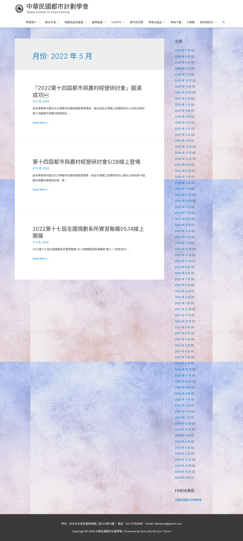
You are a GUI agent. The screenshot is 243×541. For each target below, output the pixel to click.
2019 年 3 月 (182, 453)
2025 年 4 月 (183, 122)
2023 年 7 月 (183, 213)
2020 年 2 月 (182, 411)
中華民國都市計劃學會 (57, 6)
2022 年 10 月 (183, 261)
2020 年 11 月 (183, 375)
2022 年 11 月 (183, 255)
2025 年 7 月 (182, 104)
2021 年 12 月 (183, 309)
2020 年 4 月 (183, 405)
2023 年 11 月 (183, 195)
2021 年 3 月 (182, 357)
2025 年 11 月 (183, 86)
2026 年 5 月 (182, 62)
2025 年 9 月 (182, 98)
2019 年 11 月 (183, 423)
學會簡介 (31, 22)
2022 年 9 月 (182, 267)
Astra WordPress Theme (155, 531)
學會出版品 (155, 22)
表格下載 (176, 22)
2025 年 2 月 (182, 134)
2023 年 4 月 (183, 231)
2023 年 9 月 (183, 207)
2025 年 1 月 (182, 140)
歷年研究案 (136, 22)
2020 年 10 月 (183, 381)
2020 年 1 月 (182, 417)
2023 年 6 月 (183, 219)
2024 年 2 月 (183, 183)
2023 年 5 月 (183, 225)
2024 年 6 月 (183, 164)
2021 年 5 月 (182, 345)
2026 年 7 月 (182, 50)
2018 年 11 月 (183, 465)
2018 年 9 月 (182, 477)
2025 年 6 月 (182, 110)
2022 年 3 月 (183, 297)
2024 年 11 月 (183, 152)
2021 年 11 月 (183, 315)
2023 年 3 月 (183, 237)
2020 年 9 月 (182, 387)
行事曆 (191, 22)
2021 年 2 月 (182, 363)
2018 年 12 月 (183, 459)
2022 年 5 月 (182, 285)
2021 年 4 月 (182, 351)
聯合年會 (50, 22)
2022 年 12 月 (183, 249)
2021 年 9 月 (182, 327)
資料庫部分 (206, 22)
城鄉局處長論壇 (74, 22)
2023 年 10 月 (183, 201)
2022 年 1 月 (182, 303)
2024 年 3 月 (183, 176)
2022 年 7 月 (182, 279)
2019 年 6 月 (182, 447)
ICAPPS (116, 22)
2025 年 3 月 (183, 128)
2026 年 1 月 (182, 74)
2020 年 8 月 (182, 393)
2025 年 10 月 (183, 92)
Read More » (40, 122)
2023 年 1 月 (182, 243)
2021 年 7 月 (182, 339)
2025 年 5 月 (182, 116)
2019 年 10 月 (183, 429)
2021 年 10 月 (183, 321)
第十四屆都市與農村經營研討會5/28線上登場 (86, 162)
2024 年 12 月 (183, 146)
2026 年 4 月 (183, 68)
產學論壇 (97, 22)
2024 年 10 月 (183, 158)
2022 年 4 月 (183, 291)
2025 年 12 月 (183, 80)
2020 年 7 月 (182, 399)
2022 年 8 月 (182, 273)
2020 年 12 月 (183, 369)
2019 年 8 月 (182, 441)
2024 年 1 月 (182, 188)
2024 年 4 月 (183, 170)
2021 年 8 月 (182, 333)
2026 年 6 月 (182, 56)
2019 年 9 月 (182, 435)
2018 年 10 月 (183, 471)
